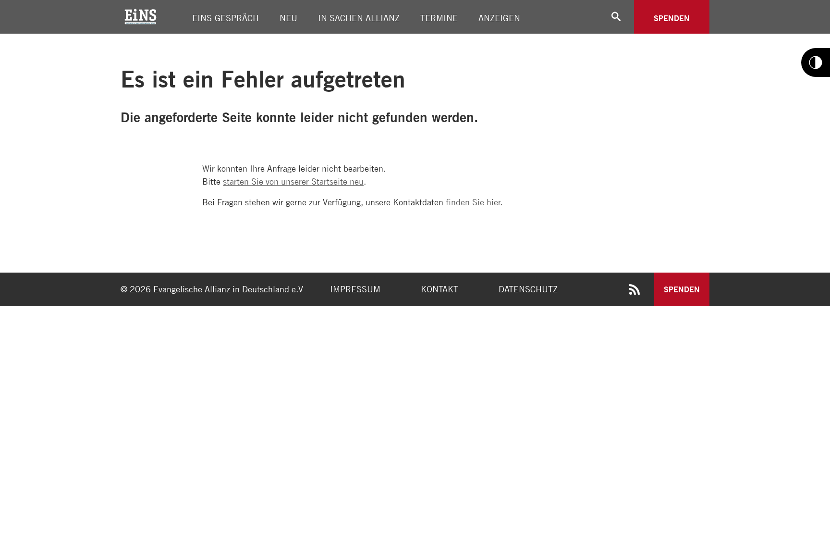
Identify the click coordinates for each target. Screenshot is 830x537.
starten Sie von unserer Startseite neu (293, 181)
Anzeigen (499, 17)
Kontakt (439, 289)
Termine (439, 17)
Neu (288, 17)
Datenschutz (528, 289)
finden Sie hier (473, 202)
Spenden (672, 18)
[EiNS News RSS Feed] (634, 291)
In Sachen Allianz (359, 17)
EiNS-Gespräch (225, 17)
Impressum (355, 289)
